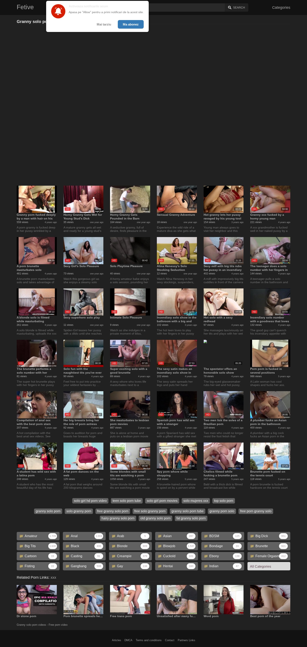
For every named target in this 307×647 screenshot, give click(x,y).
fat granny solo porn (191, 518)
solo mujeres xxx (195, 500)
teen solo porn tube (127, 500)
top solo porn (223, 500)
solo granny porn (78, 511)
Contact (169, 640)
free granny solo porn (112, 511)
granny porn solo (221, 511)
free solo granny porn (150, 511)
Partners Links (186, 640)
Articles (116, 640)
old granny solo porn (155, 518)
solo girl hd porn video (90, 500)
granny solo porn (48, 511)
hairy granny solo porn (117, 518)
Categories (281, 7)
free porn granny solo (255, 511)
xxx (53, 577)
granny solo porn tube (187, 511)
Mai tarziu (104, 24)
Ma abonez (131, 24)
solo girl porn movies (162, 500)
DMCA (128, 640)
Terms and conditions (149, 640)
